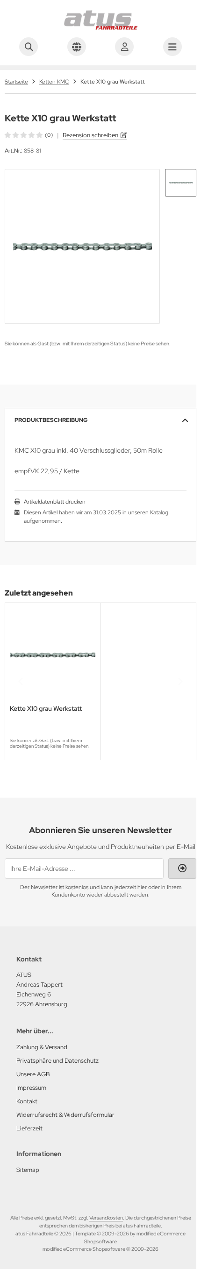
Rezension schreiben (90, 135)
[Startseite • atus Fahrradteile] (100, 28)
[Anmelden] (124, 46)
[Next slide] (180, 681)
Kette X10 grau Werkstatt (46, 709)
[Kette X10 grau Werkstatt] (52, 655)
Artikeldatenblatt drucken (55, 501)
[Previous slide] (21, 681)
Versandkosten (106, 1217)
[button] (180, 182)
